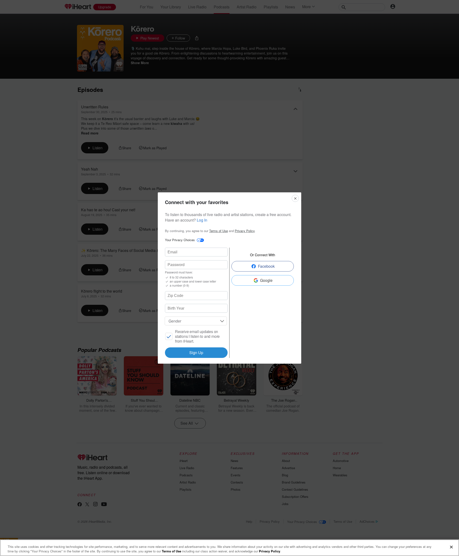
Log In (202, 220)
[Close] (451, 547)
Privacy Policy (245, 230)
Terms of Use (218, 230)
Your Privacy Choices (180, 240)
